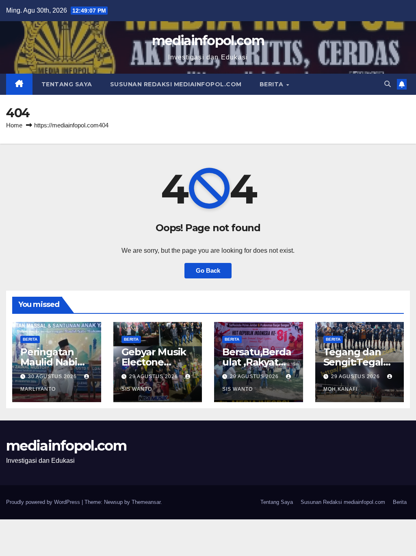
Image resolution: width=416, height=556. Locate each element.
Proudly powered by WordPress (44, 502)
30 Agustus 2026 (53, 376)
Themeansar (146, 502)
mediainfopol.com (208, 40)
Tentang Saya (66, 84)
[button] (387, 84)
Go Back (208, 270)
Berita (273, 84)
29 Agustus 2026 (154, 376)
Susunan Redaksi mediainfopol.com (176, 84)
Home (14, 125)
